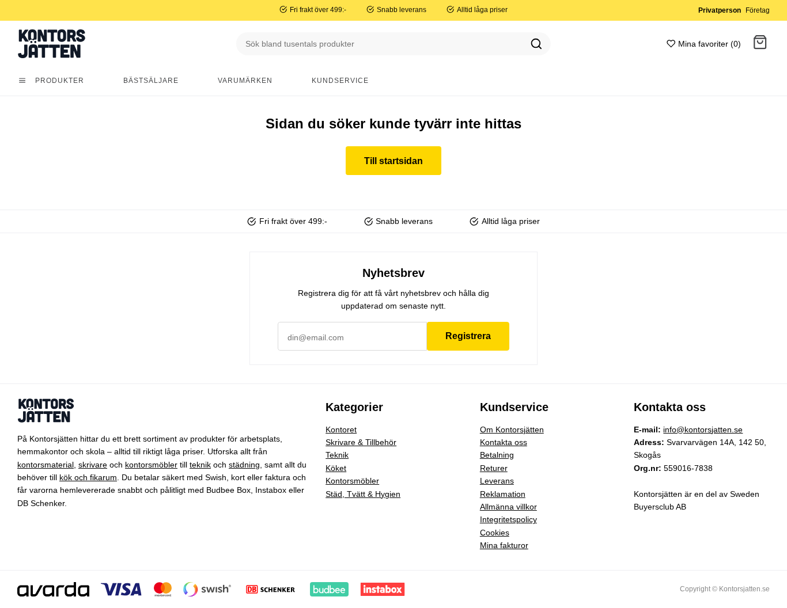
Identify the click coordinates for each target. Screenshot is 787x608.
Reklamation (502, 494)
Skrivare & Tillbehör (361, 442)
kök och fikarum (88, 477)
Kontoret (341, 429)
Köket (336, 468)
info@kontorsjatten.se (703, 429)
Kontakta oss (503, 442)
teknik (200, 464)
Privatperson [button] (719, 10)
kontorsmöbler (151, 464)
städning (244, 464)
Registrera (468, 336)
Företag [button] (758, 10)
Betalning (497, 454)
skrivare (92, 464)
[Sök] (536, 43)
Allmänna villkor (508, 506)
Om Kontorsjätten (512, 429)
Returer (494, 468)
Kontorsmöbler (352, 480)
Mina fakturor (504, 545)
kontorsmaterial (45, 464)
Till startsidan (393, 161)
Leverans (497, 480)
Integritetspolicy (508, 519)
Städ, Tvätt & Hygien (363, 494)
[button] (759, 44)
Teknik (337, 454)
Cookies (494, 532)
